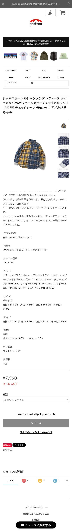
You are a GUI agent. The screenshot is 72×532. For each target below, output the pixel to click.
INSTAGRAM (44, 77)
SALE (11, 77)
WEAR (61, 70)
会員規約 (36, 520)
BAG (44, 70)
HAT (28, 70)
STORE (60, 77)
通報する (7, 449)
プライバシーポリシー (36, 507)
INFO (27, 77)
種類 (5, 394)
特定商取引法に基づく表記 (36, 513)
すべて (10, 480)
